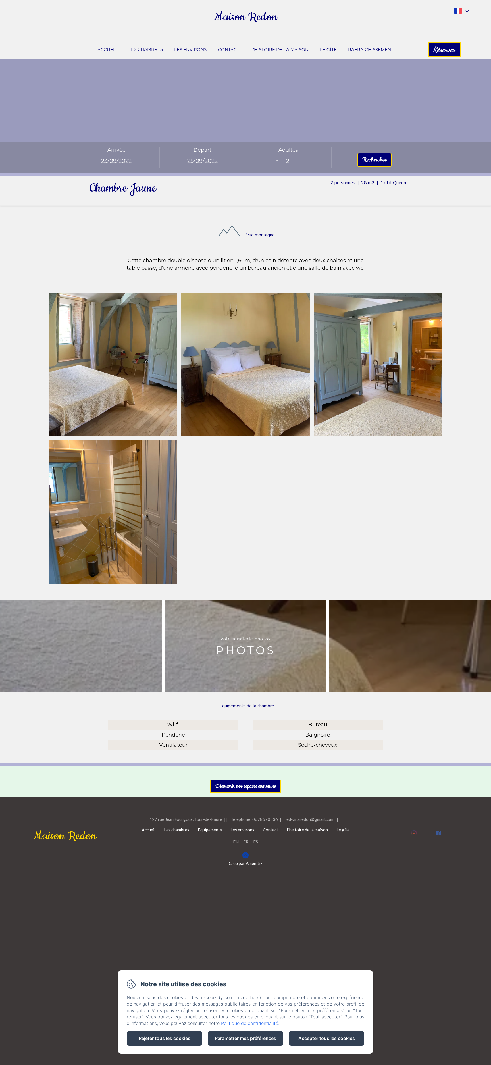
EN (236, 841)
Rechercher (374, 160)
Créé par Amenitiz (245, 863)
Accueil (107, 49)
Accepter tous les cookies (326, 1038)
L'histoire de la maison (280, 49)
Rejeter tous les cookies (164, 1038)
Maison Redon (245, 17)
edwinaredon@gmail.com (309, 819)
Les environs (190, 49)
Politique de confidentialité (249, 1023)
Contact (228, 49)
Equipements (210, 829)
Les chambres (145, 49)
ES (255, 841)
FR (246, 841)
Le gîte (328, 49)
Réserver (444, 49)
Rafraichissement (371, 49)
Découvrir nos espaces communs (245, 786)
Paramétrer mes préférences (245, 1038)
